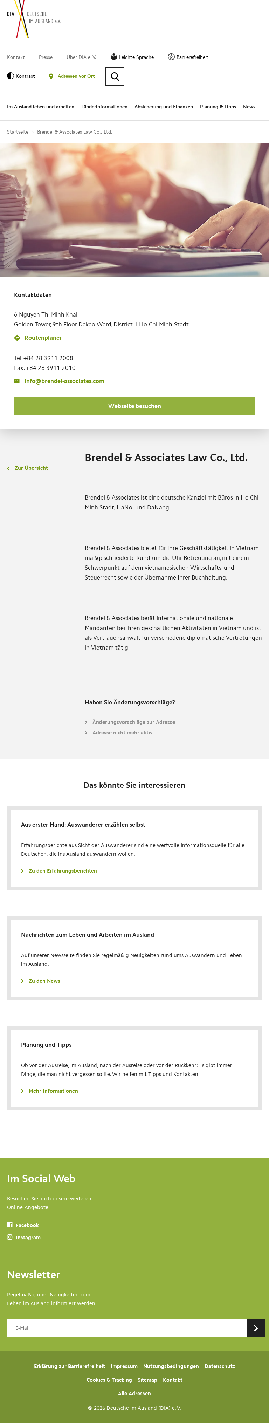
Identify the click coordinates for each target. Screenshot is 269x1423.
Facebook (26, 1225)
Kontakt (16, 57)
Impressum (124, 1366)
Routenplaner (43, 337)
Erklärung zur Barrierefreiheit (69, 1366)
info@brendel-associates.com (64, 381)
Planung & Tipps (218, 107)
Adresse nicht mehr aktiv (122, 733)
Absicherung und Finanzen (163, 107)
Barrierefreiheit (192, 57)
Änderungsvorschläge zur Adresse (133, 722)
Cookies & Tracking (109, 1380)
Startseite (17, 132)
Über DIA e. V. (81, 57)
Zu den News (44, 981)
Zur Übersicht (31, 468)
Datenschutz (220, 1366)
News (249, 107)
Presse (46, 57)
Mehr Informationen (53, 1091)
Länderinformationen (104, 107)
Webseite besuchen (134, 405)
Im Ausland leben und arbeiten (40, 107)
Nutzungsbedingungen (171, 1366)
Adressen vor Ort (76, 76)
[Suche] (114, 76)
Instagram (27, 1237)
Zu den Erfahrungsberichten (63, 871)
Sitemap (147, 1380)
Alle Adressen (134, 1393)
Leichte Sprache (136, 57)
